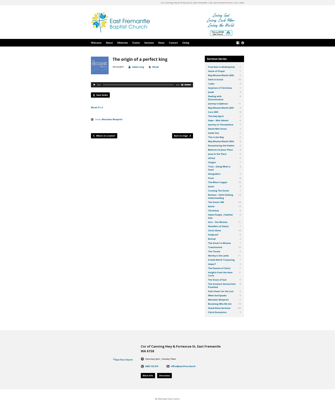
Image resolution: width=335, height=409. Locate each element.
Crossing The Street (218, 190)
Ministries (122, 43)
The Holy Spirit (216, 116)
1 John (211, 83)
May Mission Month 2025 (221, 107)
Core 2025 (213, 112)
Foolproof (213, 234)
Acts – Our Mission (217, 222)
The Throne (214, 251)
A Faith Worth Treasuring (221, 259)
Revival (212, 238)
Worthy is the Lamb (218, 255)
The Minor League (217, 182)
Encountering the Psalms (221, 145)
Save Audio (102, 95)
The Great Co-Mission (219, 243)
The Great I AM (216, 202)
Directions (164, 375)
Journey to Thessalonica (220, 124)
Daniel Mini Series (217, 128)
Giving (185, 43)
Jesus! (211, 186)
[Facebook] (237, 42)
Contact (173, 43)
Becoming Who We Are (220, 303)
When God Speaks (217, 295)
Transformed (215, 247)
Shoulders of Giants (218, 226)
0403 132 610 (151, 366)
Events (136, 43)
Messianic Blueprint (112, 119)
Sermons (149, 43)
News (161, 43)
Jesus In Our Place (217, 154)
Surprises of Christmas (220, 87)
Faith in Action (215, 79)
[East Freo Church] (123, 359)
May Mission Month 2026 (221, 75)
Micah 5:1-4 (97, 107)
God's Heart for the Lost (221, 291)
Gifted (211, 158)
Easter (211, 206)
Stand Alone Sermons (219, 308)
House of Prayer (216, 71)
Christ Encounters (217, 312)
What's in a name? (105, 135)
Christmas (213, 210)
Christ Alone (214, 230)
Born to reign (181, 135)
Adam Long (138, 67)
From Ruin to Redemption (221, 67)
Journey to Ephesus (218, 103)
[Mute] (182, 84)
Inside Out (213, 133)
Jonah (211, 92)
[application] (142, 84)
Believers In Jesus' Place (220, 149)
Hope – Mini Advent (218, 120)
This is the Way (216, 137)
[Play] (94, 84)
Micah (155, 67)
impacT (212, 264)
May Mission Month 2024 (221, 141)
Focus (211, 178)
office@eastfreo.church (183, 366)
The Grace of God (217, 279)
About (109, 43)
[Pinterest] (242, 42)
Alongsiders (214, 173)
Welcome (96, 43)
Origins (212, 162)
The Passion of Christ (219, 268)
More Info (148, 375)
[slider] (188, 84)
